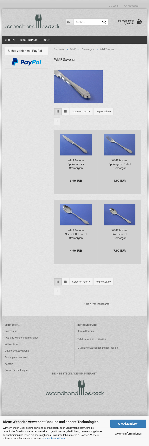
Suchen (10, 39)
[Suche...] (104, 22)
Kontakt (9, 363)
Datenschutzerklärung (54, 438)
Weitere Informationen (128, 433)
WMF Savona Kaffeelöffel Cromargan (119, 234)
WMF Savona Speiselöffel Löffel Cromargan (76, 234)
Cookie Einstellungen (16, 370)
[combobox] (81, 111)
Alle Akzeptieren (128, 423)
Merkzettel (133, 5)
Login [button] (115, 5)
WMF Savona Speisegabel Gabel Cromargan (120, 164)
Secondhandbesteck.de (35, 39)
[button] (58, 111)
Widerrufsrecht (13, 344)
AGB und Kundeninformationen (21, 337)
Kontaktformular (86, 331)
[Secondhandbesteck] (32, 21)
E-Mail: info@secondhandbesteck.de (97, 347)
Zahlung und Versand (16, 357)
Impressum (11, 331)
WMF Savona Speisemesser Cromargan (76, 164)
